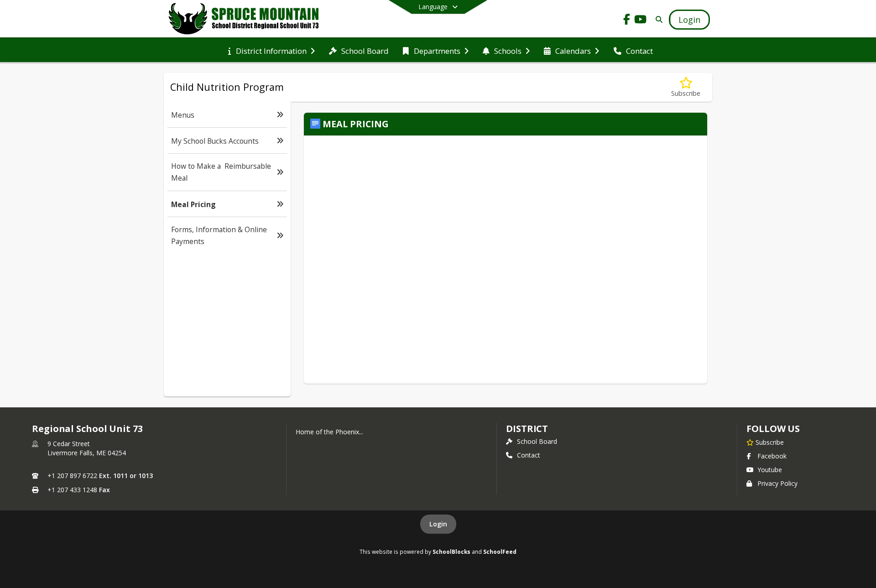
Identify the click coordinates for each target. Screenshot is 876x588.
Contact (528, 455)
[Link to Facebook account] (627, 20)
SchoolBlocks (451, 551)
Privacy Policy (777, 483)
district (527, 428)
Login (438, 524)
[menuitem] (271, 50)
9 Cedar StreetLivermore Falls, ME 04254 (86, 448)
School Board (537, 441)
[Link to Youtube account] (640, 20)
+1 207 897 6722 (72, 475)
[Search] (657, 19)
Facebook (772, 456)
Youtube (769, 469)
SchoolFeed (499, 551)
